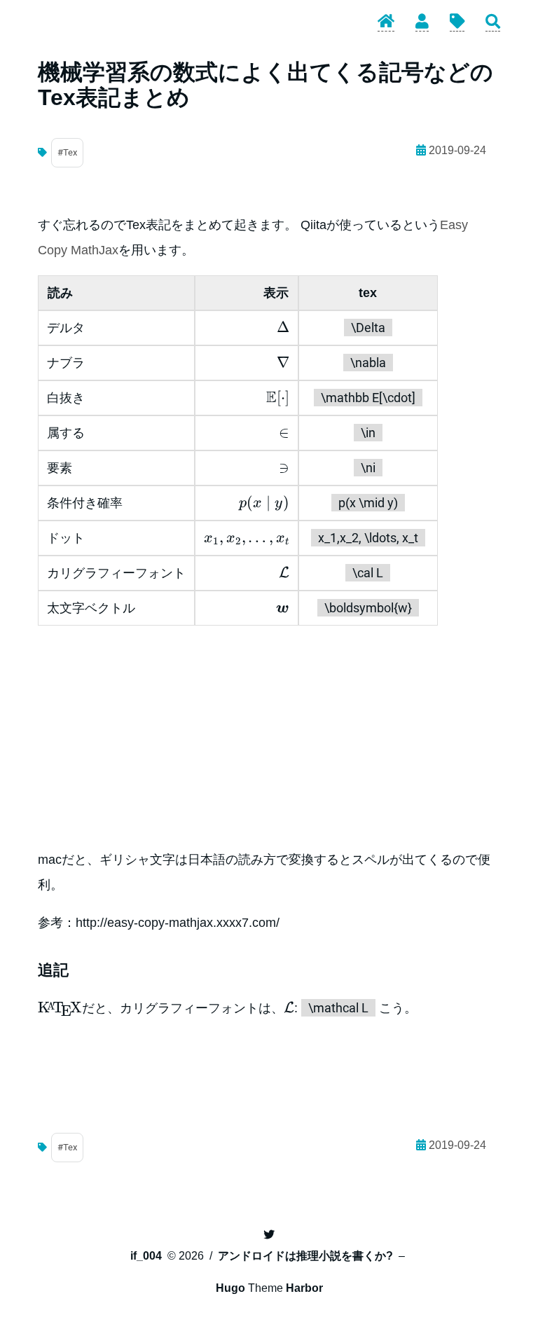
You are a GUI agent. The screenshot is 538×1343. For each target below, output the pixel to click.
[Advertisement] (269, 736)
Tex (70, 152)
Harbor (304, 1288)
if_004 (146, 1256)
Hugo (230, 1288)
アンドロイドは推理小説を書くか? (305, 1256)
